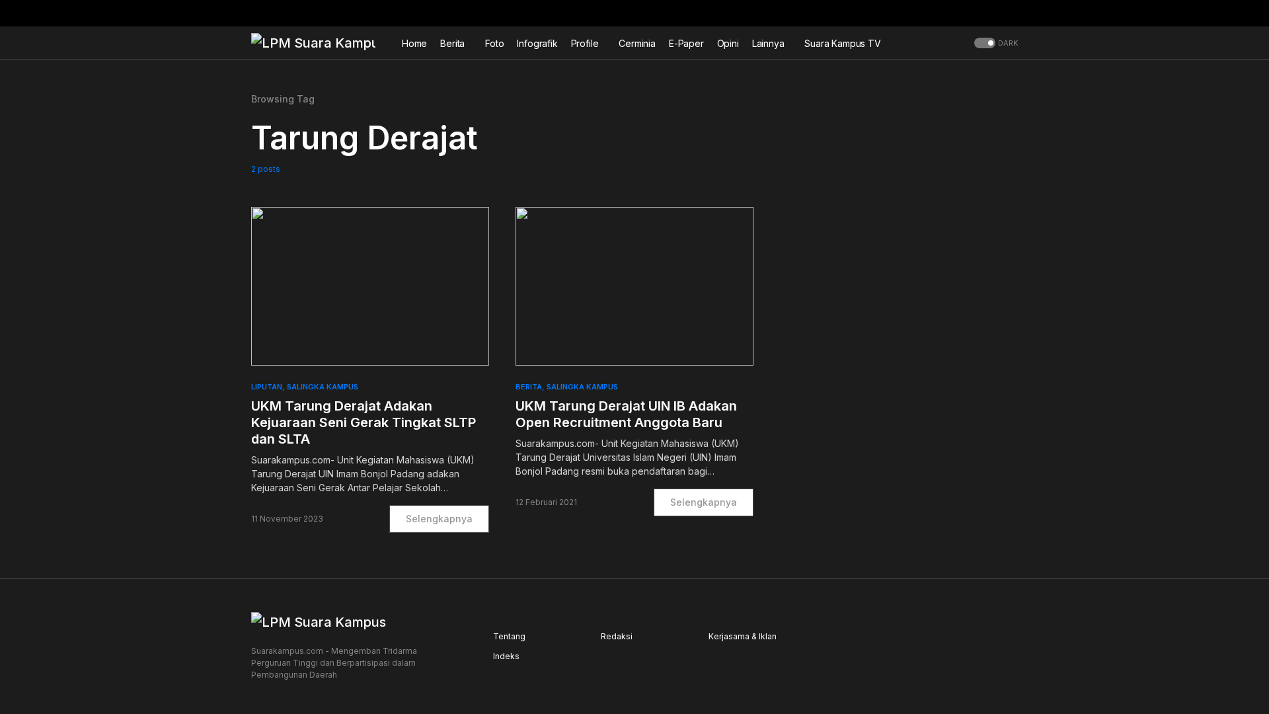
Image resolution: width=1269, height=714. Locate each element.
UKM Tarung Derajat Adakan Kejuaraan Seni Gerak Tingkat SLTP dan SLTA (363, 422)
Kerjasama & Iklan (743, 636)
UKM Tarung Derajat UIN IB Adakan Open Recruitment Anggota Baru (626, 414)
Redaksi (617, 636)
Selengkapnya (439, 518)
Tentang (509, 636)
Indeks (506, 656)
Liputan (266, 386)
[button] (1014, 13)
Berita (529, 386)
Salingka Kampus (322, 386)
